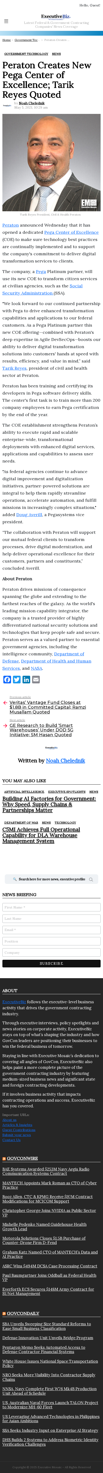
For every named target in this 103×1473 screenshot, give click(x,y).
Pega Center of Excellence (71, 232)
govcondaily (23, 1313)
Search (91, 880)
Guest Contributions (18, 1130)
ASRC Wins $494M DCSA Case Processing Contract (49, 1266)
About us (9, 1120)
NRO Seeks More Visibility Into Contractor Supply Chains (48, 1377)
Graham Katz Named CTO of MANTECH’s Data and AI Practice (50, 1254)
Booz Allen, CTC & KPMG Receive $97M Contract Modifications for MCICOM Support (47, 1198)
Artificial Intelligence (24, 791)
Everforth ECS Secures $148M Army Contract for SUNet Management (48, 1291)
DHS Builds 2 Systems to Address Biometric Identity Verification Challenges (50, 1442)
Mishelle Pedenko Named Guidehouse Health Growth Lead (44, 1226)
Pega (41, 271)
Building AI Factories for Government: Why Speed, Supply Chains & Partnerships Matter (49, 804)
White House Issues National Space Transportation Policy (50, 1363)
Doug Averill (29, 514)
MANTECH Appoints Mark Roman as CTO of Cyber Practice (49, 1185)
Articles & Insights (17, 1125)
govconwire (22, 1158)
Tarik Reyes (14, 368)
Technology (65, 822)
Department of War (21, 822)
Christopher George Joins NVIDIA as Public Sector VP (49, 1212)
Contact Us (11, 1140)
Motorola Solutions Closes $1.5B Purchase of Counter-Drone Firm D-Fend (44, 1240)
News (93, 791)
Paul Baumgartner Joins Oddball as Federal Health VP (49, 1277)
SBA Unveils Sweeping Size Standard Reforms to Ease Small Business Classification (46, 1326)
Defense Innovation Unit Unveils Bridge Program (47, 1338)
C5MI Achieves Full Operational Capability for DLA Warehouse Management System (41, 835)
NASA (36, 668)
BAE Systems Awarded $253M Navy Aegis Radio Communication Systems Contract (45, 1171)
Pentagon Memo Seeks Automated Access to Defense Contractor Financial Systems (43, 1349)
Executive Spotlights (67, 791)
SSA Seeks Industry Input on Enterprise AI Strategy (50, 1430)
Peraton (10, 225)
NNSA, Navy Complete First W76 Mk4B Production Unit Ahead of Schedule (49, 1391)
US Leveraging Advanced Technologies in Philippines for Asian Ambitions (51, 1418)
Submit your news (16, 1135)
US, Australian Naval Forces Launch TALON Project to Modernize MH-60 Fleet (50, 1404)
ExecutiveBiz (14, 1001)
